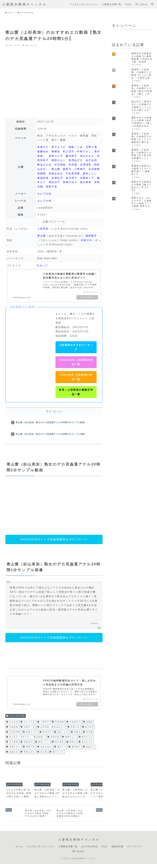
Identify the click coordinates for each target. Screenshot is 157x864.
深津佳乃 (57, 178)
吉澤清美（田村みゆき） (52, 727)
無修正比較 (117, 846)
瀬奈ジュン (90, 173)
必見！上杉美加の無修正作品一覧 (76, 391)
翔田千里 (51, 186)
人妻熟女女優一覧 (68, 846)
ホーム (19, 846)
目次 (49, 411)
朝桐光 (56, 151)
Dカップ (42, 265)
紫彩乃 (67, 169)
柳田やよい (59, 160)
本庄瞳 (73, 164)
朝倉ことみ (76, 147)
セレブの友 (44, 193)
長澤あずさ (76, 160)
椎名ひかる (44, 164)
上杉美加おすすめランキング (76, 347)
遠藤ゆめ (43, 151)
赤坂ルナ (43, 147)
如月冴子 (71, 178)
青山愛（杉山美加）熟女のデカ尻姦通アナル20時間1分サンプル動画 (50, 422)
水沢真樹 (60, 164)
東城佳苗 (43, 178)
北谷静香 (94, 169)
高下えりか (59, 147)
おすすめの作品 (17, 716)
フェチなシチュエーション (40, 846)
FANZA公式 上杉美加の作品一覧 (76, 362)
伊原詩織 (59, 722)
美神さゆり (70, 182)
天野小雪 (91, 147)
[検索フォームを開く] (152, 4)
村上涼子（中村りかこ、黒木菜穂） (27, 737)
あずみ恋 (91, 160)
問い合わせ (78, 851)
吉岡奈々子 (87, 178)
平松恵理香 (73, 173)
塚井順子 (91, 235)
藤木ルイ (61, 747)
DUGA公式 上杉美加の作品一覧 (76, 376)
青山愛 (56, 169)
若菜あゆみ (56, 173)
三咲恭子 (80, 169)
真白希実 (85, 182)
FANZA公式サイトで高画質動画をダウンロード (54, 539)
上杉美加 (43, 228)
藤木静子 (71, 156)
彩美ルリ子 (56, 156)
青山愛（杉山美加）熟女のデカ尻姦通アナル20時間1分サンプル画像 (50, 434)
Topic (104, 846)
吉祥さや (86, 240)
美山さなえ (87, 156)
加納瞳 (41, 173)
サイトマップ (134, 846)
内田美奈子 (75, 722)
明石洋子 (54, 182)
